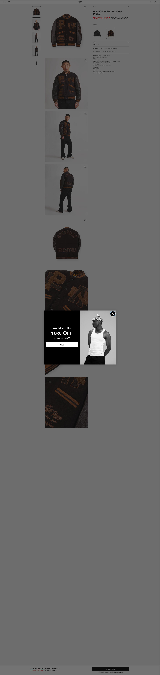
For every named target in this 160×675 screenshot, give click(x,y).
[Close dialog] (112, 313)
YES (62, 345)
